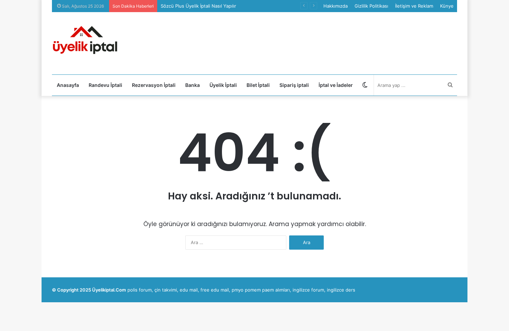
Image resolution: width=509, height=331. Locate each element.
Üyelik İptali (223, 85)
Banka (192, 85)
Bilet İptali (258, 85)
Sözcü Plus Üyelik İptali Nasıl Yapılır (198, 6)
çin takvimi (165, 290)
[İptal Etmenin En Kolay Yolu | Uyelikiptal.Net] (86, 43)
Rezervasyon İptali (154, 85)
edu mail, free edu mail (204, 290)
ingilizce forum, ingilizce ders (324, 290)
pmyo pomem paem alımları (261, 290)
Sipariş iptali (294, 85)
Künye (447, 6)
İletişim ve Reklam (414, 6)
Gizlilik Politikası (371, 6)
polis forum (139, 290)
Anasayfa (68, 85)
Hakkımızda (335, 6)
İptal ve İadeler (336, 85)
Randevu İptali (105, 85)
